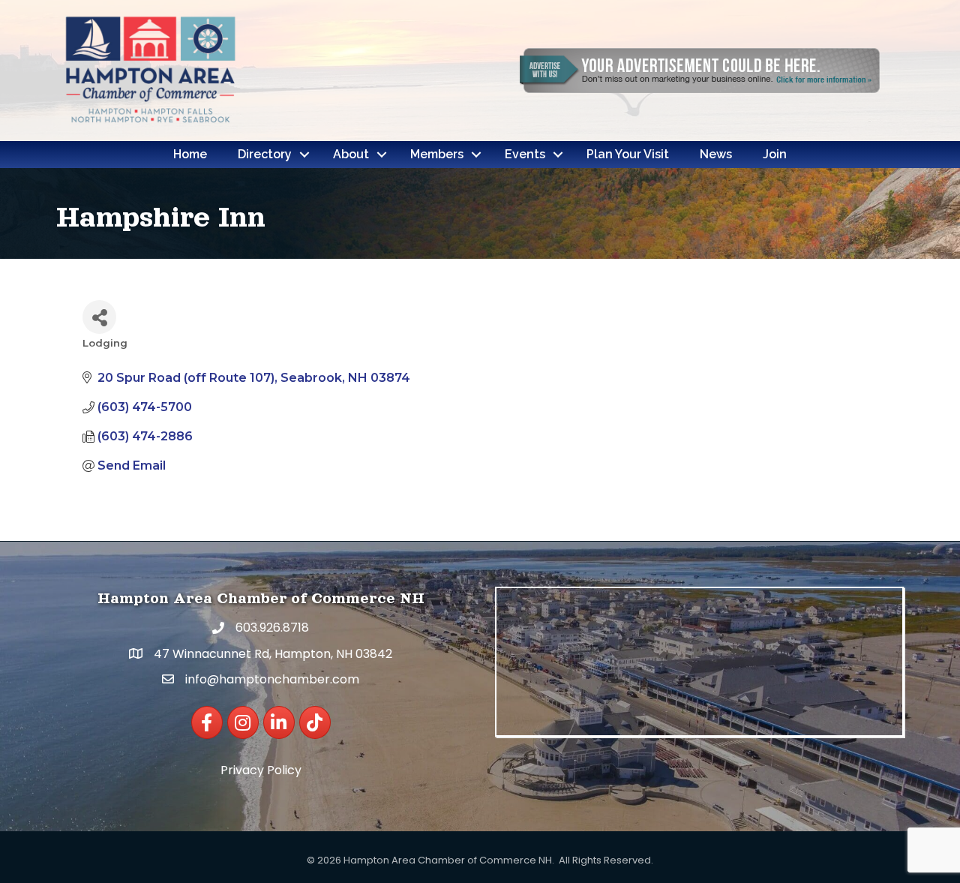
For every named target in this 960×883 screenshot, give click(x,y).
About (351, 154)
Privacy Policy (261, 770)
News (716, 154)
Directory (265, 154)
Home (190, 154)
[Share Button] (99, 317)
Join (775, 154)
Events (525, 154)
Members (437, 154)
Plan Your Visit (627, 154)
